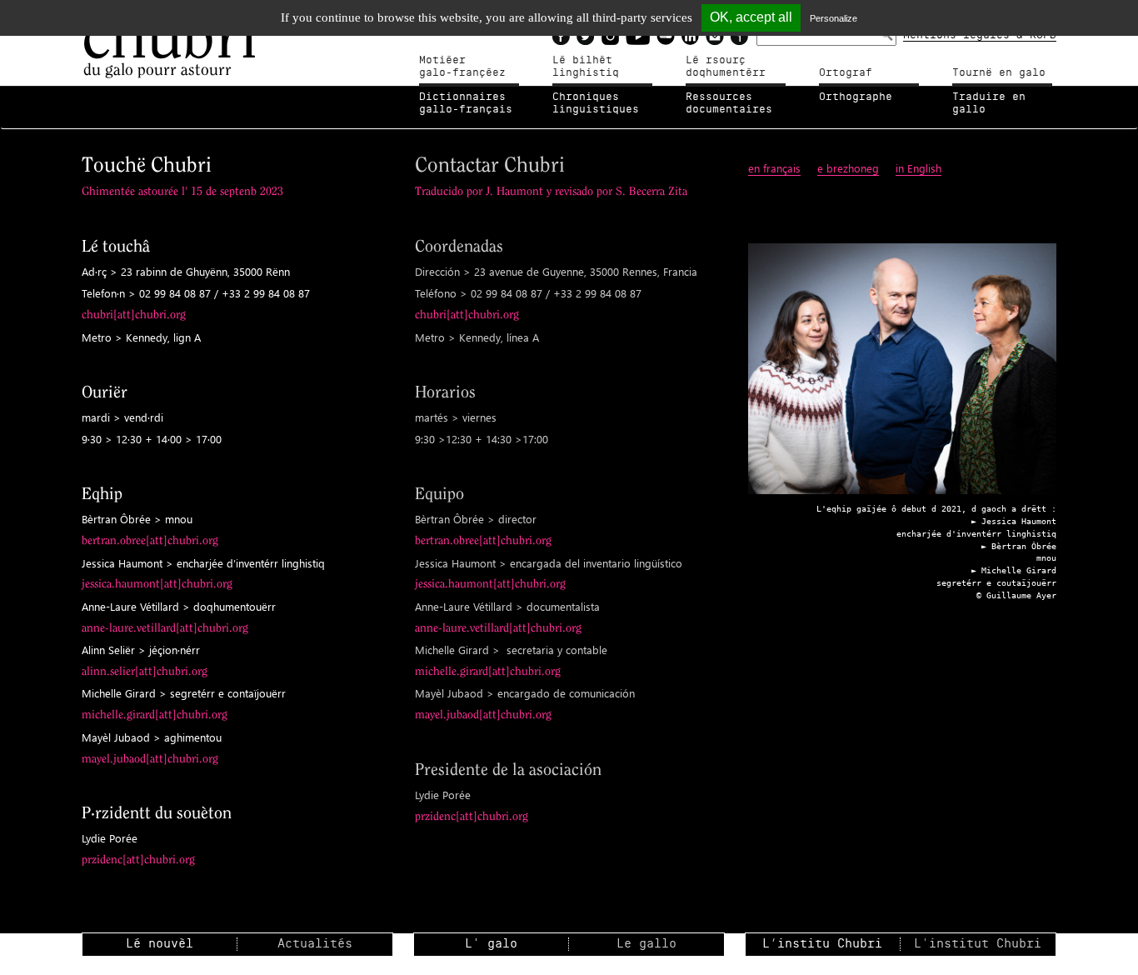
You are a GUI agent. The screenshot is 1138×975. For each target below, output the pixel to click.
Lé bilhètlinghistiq (585, 66)
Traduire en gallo (989, 103)
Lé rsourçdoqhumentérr (726, 66)
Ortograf (845, 72)
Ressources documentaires (729, 103)
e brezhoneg (848, 168)
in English (918, 168)
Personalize (833, 18)
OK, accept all (751, 17)
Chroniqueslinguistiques (595, 103)
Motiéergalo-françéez (462, 66)
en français (774, 168)
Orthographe (855, 96)
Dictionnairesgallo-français (465, 103)
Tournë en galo (999, 72)
